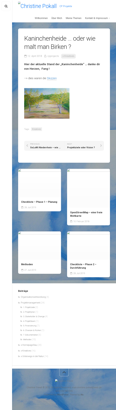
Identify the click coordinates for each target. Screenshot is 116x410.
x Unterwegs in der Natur (32, 356)
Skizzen (52, 78)
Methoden (27, 264)
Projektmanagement (30, 302)
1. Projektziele (29, 307)
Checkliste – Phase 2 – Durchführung (83, 266)
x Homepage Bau (29, 345)
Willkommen (41, 18)
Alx (82, 394)
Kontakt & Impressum (96, 18)
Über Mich (56, 18)
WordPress (62, 394)
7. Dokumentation (30, 335)
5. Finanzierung (29, 326)
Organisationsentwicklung (33, 297)
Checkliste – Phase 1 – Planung (39, 201)
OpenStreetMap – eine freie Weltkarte (86, 214)
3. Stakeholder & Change (33, 316)
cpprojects (53, 56)
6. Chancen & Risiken (32, 330)
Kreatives (36, 129)
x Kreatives (68, 56)
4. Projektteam (29, 321)
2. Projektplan (29, 312)
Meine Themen (73, 18)
